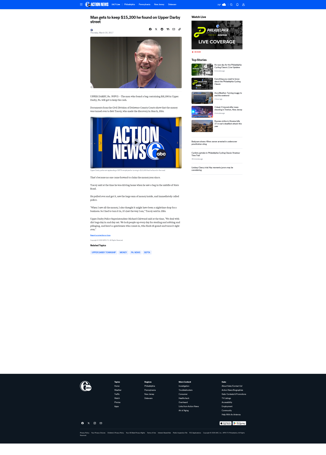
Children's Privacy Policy (115, 433)
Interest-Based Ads (164, 433)
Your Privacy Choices (98, 433)
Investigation (184, 386)
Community (227, 411)
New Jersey (159, 4)
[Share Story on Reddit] (162, 29)
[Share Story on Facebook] (150, 29)
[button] (81, 4)
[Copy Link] (179, 29)
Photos (117, 402)
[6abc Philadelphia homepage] (97, 4)
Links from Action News (189, 406)
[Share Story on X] (156, 29)
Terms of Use (151, 433)
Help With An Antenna (231, 415)
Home (116, 386)
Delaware (172, 4)
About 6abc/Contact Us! (232, 386)
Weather (117, 390)
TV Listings (226, 398)
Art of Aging (184, 411)
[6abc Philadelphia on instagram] (94, 423)
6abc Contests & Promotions (234, 394)
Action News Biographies (232, 390)
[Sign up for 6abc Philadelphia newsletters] (100, 423)
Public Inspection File (180, 433)
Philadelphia (129, 4)
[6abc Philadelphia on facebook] (82, 423)
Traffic (117, 394)
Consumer (183, 394)
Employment (227, 406)
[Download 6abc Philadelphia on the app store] (226, 423)
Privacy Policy (84, 433)
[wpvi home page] (85, 386)
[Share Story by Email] (174, 29)
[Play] (217, 35)
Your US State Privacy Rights (135, 433)
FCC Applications (195, 433)
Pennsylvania (144, 4)
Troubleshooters (185, 390)
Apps (116, 406)
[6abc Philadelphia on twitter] (88, 423)
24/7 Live (116, 4)
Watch (117, 398)
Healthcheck (184, 398)
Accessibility (227, 402)
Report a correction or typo (100, 235)
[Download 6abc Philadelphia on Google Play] (239, 423)
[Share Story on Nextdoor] (168, 29)
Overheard (183, 402)
